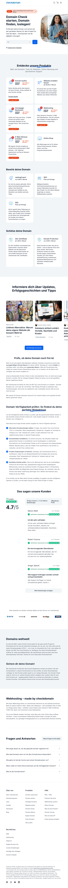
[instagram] (11, 882)
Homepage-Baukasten (19, 109)
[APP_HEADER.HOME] (13, 2)
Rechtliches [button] (11, 830)
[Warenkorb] (57, 2)
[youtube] (15, 882)
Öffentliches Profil (55, 501)
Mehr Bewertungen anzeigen (43, 590)
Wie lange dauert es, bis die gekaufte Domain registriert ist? (27, 749)
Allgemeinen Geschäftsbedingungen (43, 868)
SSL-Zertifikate (21, 239)
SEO (45, 177)
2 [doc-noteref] (27, 113)
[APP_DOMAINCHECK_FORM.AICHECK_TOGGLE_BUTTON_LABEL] (30, 42)
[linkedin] (19, 882)
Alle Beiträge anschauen (34, 348)
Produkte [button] (29, 790)
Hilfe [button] (46, 790)
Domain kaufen (21, 81)
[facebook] (7, 882)
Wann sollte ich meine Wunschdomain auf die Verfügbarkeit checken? (31, 766)
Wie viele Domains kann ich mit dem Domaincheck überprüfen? (28, 754)
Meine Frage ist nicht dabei (51, 738)
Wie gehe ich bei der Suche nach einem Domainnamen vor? (27, 760)
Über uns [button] (9, 790)
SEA (16, 203)
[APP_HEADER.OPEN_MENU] (60, 2)
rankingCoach (20, 177)
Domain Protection (51, 239)
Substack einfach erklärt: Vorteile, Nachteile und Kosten (47, 331)
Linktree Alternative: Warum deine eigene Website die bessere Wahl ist (19, 330)
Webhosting (48, 108)
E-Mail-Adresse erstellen (21, 138)
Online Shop (48, 138)
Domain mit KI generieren (15, 47)
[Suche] (54, 2)
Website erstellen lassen (50, 82)
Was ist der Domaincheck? (15, 771)
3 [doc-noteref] (55, 111)
